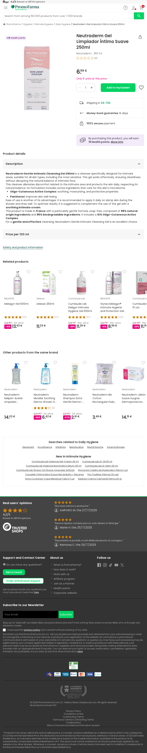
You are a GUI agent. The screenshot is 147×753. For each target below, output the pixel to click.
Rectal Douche (95, 447)
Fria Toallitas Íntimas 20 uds (103, 474)
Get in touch (14, 572)
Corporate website (65, 593)
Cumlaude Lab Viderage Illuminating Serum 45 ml (53, 465)
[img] (37, 78)
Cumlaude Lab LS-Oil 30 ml (97, 461)
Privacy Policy (73, 711)
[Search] (139, 15)
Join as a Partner (64, 583)
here (36, 592)
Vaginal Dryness (116, 447)
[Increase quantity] (91, 87)
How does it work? (65, 569)
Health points (62, 588)
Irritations (61, 447)
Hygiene (27, 24)
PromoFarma (13, 24)
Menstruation (76, 447)
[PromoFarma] (25, 8)
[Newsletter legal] (5, 630)
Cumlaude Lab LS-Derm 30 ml (101, 465)
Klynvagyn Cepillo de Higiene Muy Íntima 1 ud (103, 470)
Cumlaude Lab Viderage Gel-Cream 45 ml (55, 461)
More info (117, 142)
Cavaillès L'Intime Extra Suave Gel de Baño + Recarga (54, 474)
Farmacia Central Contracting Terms (73, 719)
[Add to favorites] (141, 87)
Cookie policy (73, 722)
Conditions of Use (73, 713)
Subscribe (66, 614)
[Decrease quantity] (80, 87)
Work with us (61, 574)
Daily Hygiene (63, 24)
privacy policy (32, 629)
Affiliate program (64, 579)
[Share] (140, 37)
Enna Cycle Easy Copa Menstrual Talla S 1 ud (49, 478)
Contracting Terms (73, 716)
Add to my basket (118, 87)
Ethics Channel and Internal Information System (73, 725)
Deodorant (28, 447)
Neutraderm (84, 53)
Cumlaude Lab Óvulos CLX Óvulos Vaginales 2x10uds (45, 470)
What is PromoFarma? (67, 565)
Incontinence (45, 447)
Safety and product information (23, 247)
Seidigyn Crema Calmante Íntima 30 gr (100, 478)
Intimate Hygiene (44, 24)
